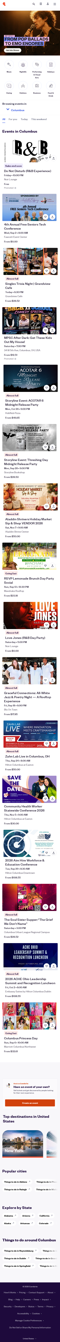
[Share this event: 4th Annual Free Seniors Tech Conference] (52, 217)
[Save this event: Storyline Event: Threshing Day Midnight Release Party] (45, 447)
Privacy (49, 1306)
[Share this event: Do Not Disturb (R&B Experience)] (54, 158)
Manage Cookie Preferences (28, 1320)
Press (36, 1299)
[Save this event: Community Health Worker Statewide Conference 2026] (45, 799)
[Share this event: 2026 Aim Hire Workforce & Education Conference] (54, 853)
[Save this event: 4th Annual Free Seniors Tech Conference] (45, 217)
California (44, 1215)
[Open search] (34, 4)
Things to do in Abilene (15, 1181)
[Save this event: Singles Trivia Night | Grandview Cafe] (47, 271)
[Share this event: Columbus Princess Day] (52, 1025)
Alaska (7, 1223)
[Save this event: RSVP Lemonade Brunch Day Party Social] (45, 566)
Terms (40, 1306)
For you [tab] (13, 119)
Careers (27, 1299)
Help (18, 1299)
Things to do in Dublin (15, 1258)
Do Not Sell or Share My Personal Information (30, 1327)
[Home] (4, 4)
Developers (20, 1306)
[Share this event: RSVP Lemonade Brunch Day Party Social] (52, 566)
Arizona (26, 1215)
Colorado (43, 1223)
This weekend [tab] (39, 119)
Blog (10, 1299)
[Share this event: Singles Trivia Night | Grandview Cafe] (54, 271)
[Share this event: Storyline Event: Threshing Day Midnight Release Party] (52, 447)
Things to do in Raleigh (15, 1189)
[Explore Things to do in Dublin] (29, 1258)
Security (8, 1306)
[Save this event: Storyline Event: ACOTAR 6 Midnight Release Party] (47, 388)
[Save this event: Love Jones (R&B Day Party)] (47, 625)
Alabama (8, 1215)
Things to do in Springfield (17, 1265)
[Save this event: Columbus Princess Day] (45, 1025)
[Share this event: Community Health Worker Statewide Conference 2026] (52, 799)
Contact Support (36, 1292)
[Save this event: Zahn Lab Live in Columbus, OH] (47, 744)
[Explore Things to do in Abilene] (30, 1182)
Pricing (22, 1292)
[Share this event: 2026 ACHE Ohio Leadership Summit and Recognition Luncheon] (54, 966)
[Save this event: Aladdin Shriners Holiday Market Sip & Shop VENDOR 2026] (47, 506)
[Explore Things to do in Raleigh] (30, 1189)
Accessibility (23, 1313)
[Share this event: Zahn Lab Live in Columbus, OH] (54, 744)
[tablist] (24, 120)
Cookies (36, 1313)
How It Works (10, 1292)
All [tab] (3, 119)
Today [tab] (24, 119)
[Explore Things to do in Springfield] (34, 1266)
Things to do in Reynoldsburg (18, 1250)
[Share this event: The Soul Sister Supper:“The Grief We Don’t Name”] (52, 907)
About (50, 1292)
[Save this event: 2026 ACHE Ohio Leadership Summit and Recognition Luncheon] (47, 966)
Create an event (30, 1102)
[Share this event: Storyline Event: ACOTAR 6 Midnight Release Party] (54, 388)
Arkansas (25, 1223)
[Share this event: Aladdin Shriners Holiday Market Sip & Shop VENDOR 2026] (54, 506)
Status (31, 1306)
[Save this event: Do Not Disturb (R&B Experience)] (47, 158)
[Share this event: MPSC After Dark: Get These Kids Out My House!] (52, 330)
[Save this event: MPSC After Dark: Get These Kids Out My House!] (45, 330)
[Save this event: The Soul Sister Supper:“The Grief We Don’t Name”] (45, 907)
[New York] (22, 1155)
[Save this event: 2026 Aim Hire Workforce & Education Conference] (47, 853)
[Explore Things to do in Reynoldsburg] (37, 1250)
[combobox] (28, 109)
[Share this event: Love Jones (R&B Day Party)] (54, 625)
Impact (45, 1299)
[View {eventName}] (30, 148)
